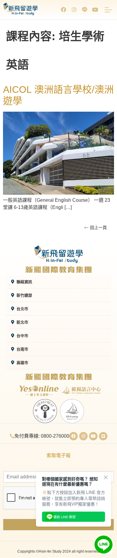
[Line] (103, 436)
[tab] (58, 282)
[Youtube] (95, 9)
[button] (95, 227)
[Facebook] (63, 9)
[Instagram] (74, 9)
